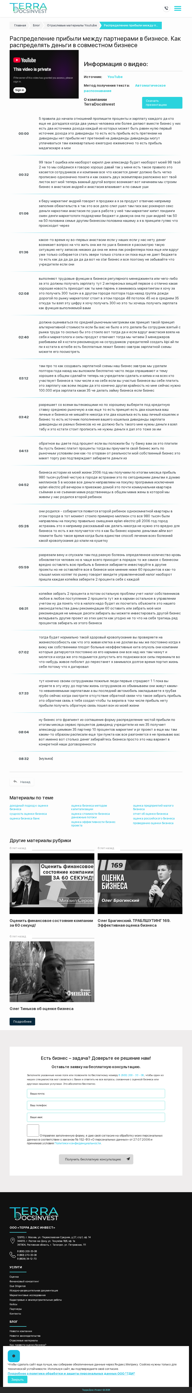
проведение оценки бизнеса (153, 823)
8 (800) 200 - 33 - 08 (131, 1075)
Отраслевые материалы (24, 1340)
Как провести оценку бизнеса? (28, 1345)
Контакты (15, 1313)
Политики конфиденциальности (78, 1143)
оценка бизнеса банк (25, 818)
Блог (36, 25)
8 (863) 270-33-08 (27, 1255)
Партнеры (16, 1309)
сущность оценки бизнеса (28, 813)
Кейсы (13, 1304)
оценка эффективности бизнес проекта (93, 823)
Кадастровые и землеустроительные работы (36, 1299)
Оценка (14, 1276)
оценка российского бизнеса (154, 818)
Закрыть (17, 1379)
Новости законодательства (25, 1335)
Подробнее (22, 1021)
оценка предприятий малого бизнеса (153, 807)
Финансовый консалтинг (24, 1281)
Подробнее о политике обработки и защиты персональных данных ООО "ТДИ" (71, 1373)
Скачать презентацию (156, 102)
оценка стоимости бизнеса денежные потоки (90, 815)
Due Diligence (18, 1286)
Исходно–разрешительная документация (34, 1290)
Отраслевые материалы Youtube (72, 25)
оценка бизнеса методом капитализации (89, 807)
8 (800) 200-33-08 (27, 1251)
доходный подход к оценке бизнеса (29, 807)
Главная (20, 25)
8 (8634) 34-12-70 (27, 1258)
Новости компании (21, 1331)
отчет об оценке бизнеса (150, 813)
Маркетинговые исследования (28, 1295)
